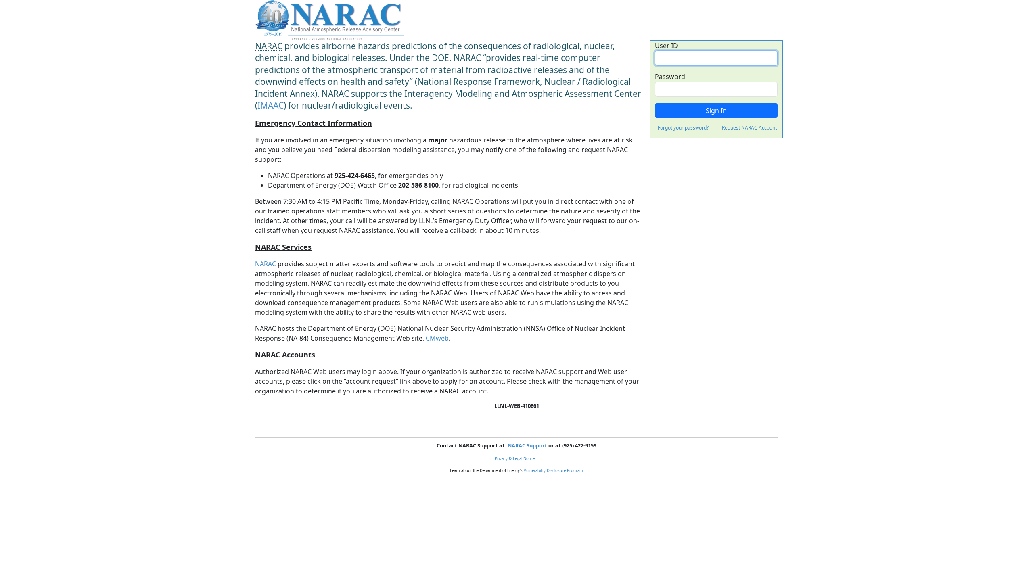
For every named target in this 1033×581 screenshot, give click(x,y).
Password (670, 76)
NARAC (265, 263)
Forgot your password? (683, 127)
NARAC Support (527, 445)
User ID (666, 45)
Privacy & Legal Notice (515, 458)
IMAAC (270, 105)
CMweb (437, 338)
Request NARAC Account (749, 127)
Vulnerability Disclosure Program (553, 470)
